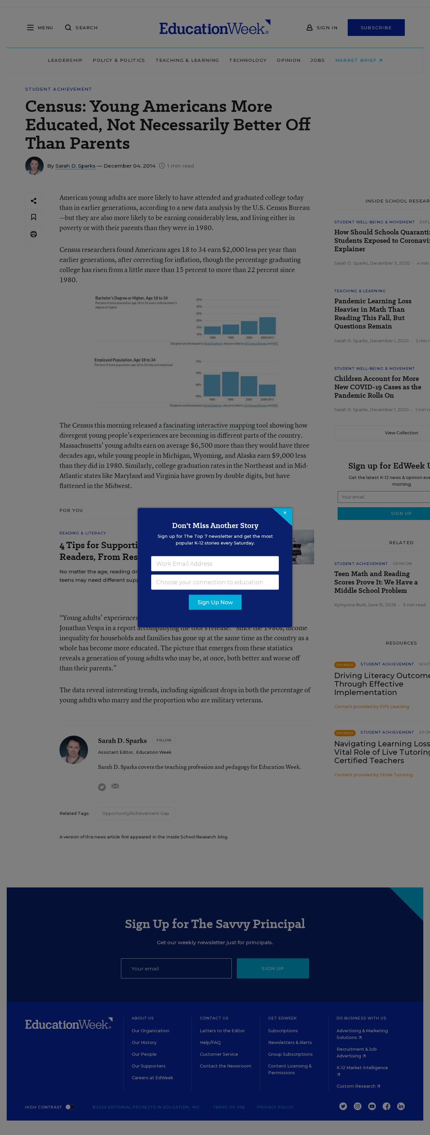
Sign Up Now (215, 602)
